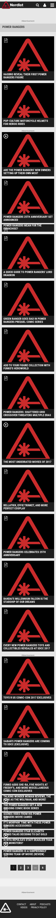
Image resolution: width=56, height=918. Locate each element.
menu (52, 5)
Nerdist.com (5, 908)
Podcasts (45, 904)
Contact (21, 904)
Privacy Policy (39, 907)
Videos (23, 907)
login (44, 5)
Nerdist (12, 5)
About (33, 904)
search (37, 5)
